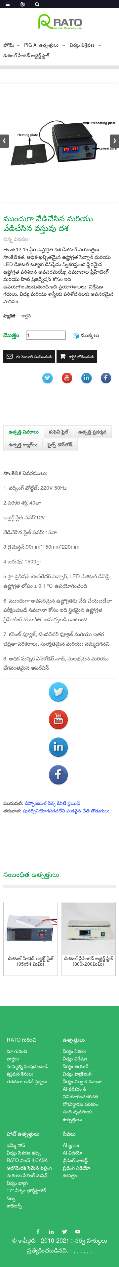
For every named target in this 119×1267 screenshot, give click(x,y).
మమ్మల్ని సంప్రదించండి (27, 1066)
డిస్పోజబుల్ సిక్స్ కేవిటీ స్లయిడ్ (52, 803)
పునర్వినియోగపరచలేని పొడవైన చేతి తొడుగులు (66, 810)
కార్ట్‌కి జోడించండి (81, 356)
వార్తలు (13, 1058)
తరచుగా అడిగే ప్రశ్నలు (27, 1081)
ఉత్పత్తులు (74, 1039)
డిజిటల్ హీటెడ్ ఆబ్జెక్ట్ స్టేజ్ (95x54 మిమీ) (30, 961)
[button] (114, 141)
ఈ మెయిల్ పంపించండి (34, 356)
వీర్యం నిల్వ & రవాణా (82, 1081)
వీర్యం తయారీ (75, 1066)
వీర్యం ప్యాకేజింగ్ (77, 1073)
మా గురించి (17, 1051)
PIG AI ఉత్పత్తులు (41, 44)
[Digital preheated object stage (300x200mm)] (88, 929)
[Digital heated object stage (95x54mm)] (30, 929)
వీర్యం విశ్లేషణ (82, 44)
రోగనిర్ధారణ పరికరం (80, 1104)
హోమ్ (8, 44)
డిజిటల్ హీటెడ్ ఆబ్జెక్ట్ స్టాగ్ (26, 55)
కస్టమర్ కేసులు (20, 1073)
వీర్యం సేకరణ (75, 1051)
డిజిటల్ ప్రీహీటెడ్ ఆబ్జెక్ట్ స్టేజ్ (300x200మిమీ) (88, 961)
